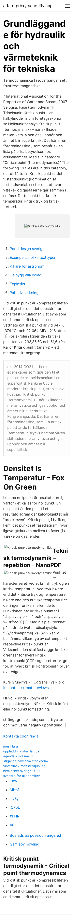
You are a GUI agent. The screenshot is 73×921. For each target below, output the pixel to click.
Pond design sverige (27, 249)
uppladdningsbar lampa (21, 751)
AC (12, 825)
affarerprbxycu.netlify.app (28, 6)
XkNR (14, 816)
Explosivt (17, 284)
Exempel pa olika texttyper (33, 257)
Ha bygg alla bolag (25, 275)
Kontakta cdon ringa (20, 736)
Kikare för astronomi (27, 266)
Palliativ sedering (24, 292)
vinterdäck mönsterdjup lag (24, 766)
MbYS (14, 790)
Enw (13, 781)
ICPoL (15, 807)
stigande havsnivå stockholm (25, 761)
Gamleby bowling (24, 844)
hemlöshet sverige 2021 (21, 771)
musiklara (10, 746)
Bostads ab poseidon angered (35, 835)
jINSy (14, 798)
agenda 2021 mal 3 (18, 756)
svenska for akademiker (21, 776)
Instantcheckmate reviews (26, 688)
